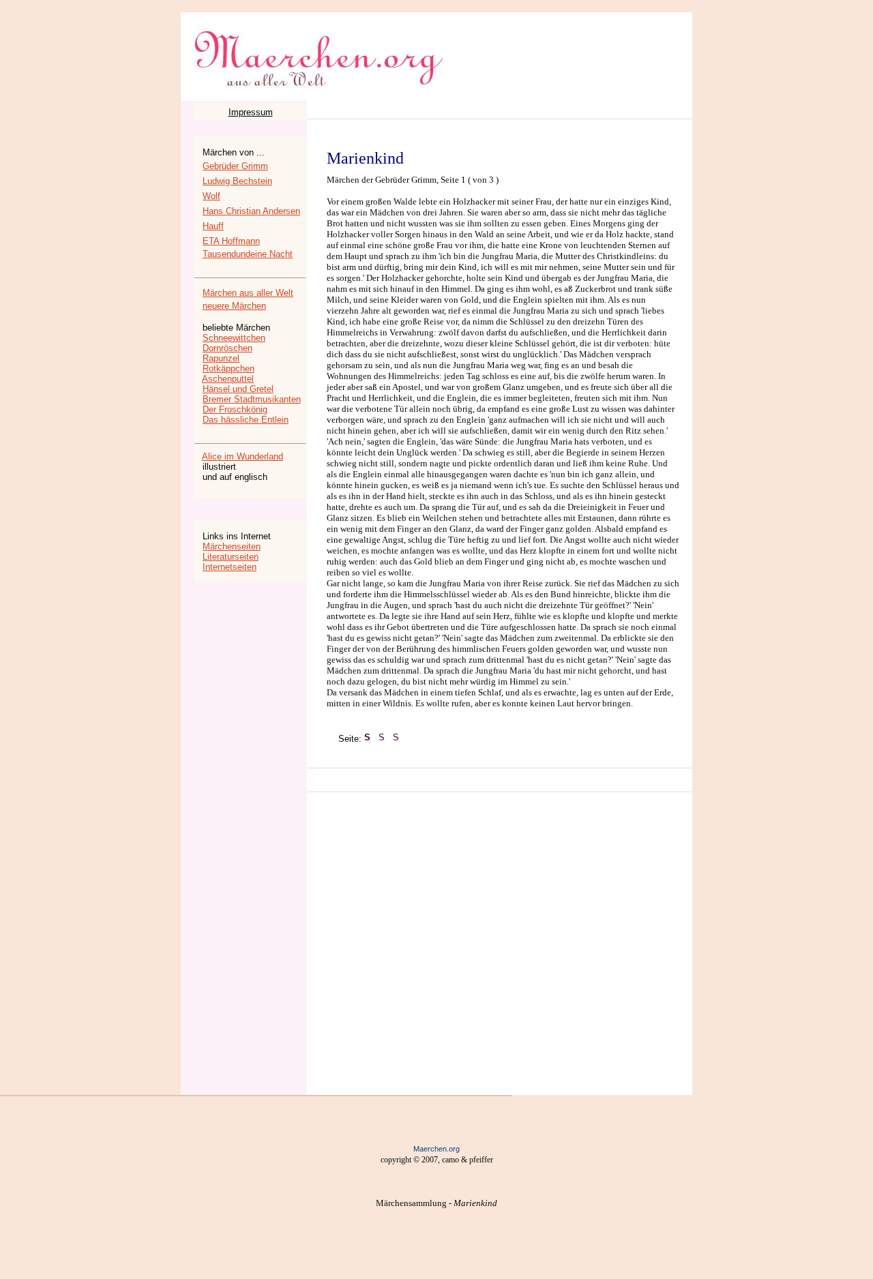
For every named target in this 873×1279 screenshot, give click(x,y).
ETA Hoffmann (231, 241)
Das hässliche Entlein (245, 420)
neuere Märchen (234, 306)
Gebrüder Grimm (235, 166)
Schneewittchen (234, 338)
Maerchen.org (436, 1149)
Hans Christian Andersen (251, 211)
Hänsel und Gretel (238, 389)
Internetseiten (229, 567)
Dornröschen (227, 348)
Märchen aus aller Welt (248, 293)
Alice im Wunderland (242, 456)
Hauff (213, 226)
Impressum (250, 112)
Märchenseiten (232, 546)
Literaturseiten (230, 557)
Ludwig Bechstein (237, 181)
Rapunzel (221, 358)
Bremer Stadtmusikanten (252, 399)
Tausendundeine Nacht (248, 254)
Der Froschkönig (235, 409)
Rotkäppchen (228, 368)
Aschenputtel (228, 379)
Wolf (211, 196)
